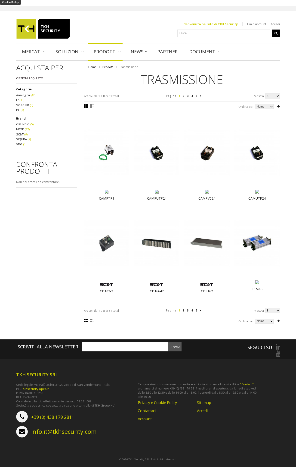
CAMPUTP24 (156, 198)
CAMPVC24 (206, 198)
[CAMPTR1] (107, 153)
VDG (19, 144)
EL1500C (257, 289)
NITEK (20, 129)
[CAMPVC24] (207, 153)
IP (17, 100)
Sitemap (204, 402)
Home (92, 67)
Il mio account (256, 24)
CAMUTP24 (257, 198)
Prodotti (108, 67)
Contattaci (147, 410)
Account (145, 418)
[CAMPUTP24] (156, 153)
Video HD (22, 105)
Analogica (23, 95)
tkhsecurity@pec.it (36, 389)
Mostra (259, 96)
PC (18, 110)
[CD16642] (156, 243)
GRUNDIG (23, 124)
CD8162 (207, 291)
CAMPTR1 (106, 198)
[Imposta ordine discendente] (278, 106)
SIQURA (21, 139)
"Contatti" (247, 384)
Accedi (275, 24)
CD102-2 (106, 291)
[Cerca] (276, 33)
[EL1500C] (257, 243)
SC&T (20, 134)
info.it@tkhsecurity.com (64, 431)
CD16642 (157, 291)
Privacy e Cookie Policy (157, 402)
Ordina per (246, 107)
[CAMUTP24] (257, 153)
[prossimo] (200, 96)
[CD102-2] (107, 243)
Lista (92, 106)
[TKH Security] (43, 29)
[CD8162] (207, 243)
